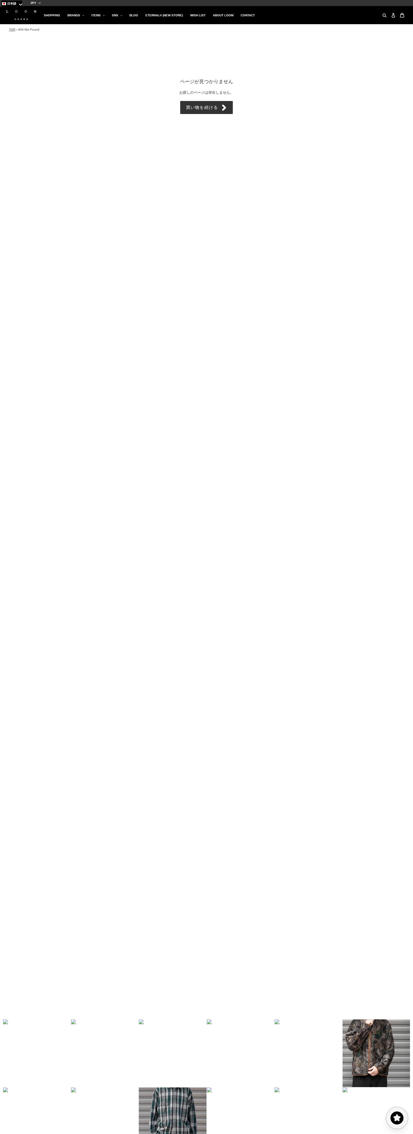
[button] (37, 1053)
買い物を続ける (202, 107)
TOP (12, 29)
